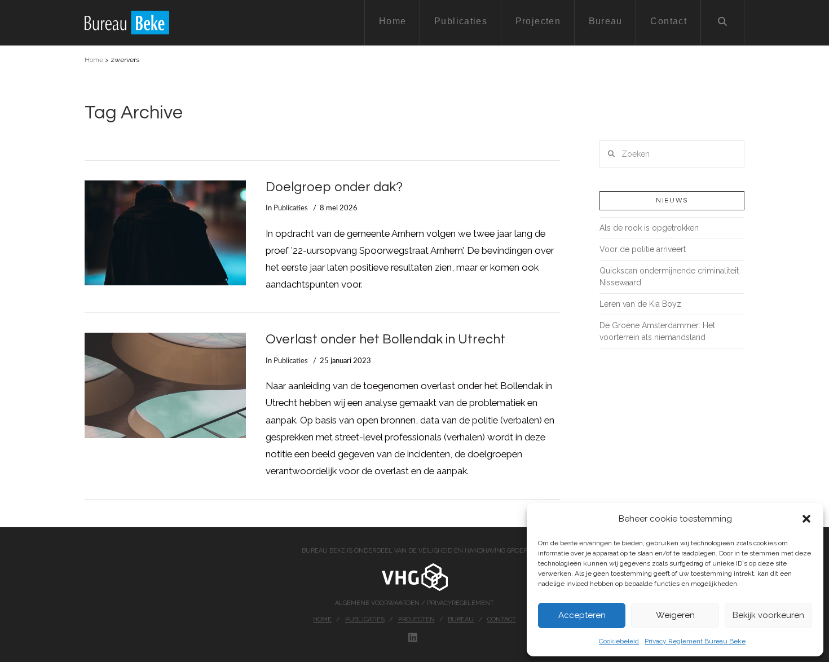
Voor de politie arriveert (642, 249)
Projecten (416, 619)
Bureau (461, 619)
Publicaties (291, 208)
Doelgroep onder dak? (334, 187)
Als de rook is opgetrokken (649, 227)
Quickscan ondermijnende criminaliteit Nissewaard (669, 276)
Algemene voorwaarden (378, 603)
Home (94, 60)
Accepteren (582, 615)
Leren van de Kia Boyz (640, 303)
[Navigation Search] (722, 22)
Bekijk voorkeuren (768, 615)
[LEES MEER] (165, 232)
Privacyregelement (460, 603)
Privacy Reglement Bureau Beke (695, 641)
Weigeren (675, 615)
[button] (806, 518)
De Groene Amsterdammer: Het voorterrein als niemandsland (657, 331)
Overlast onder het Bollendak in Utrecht (385, 339)
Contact (501, 619)
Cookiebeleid (619, 641)
